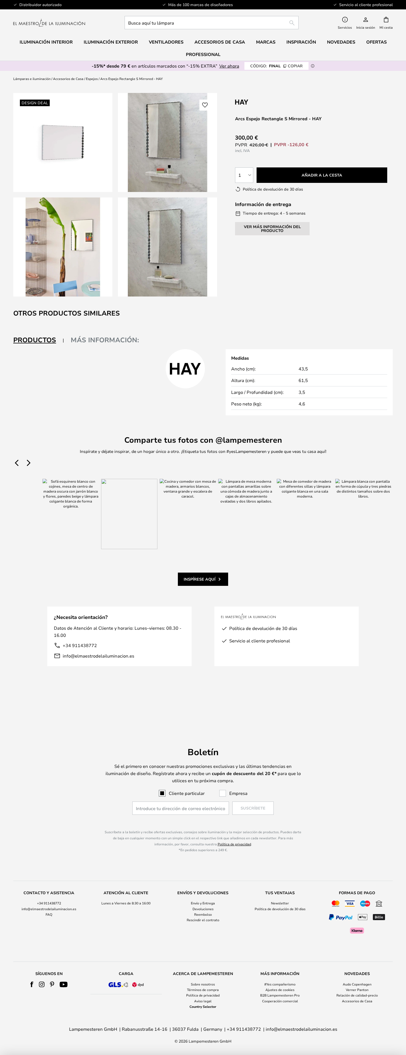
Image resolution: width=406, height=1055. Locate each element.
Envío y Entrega (203, 903)
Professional (203, 54)
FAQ (49, 914)
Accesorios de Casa (68, 78)
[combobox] (211, 22)
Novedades (341, 42)
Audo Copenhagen (357, 984)
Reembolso (203, 914)
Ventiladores (166, 42)
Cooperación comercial (280, 1001)
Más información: (105, 340)
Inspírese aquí (199, 579)
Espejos (92, 78)
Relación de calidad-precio (357, 995)
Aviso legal (203, 1001)
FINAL (276, 65)
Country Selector (202, 1006)
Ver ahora (229, 66)
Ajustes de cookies (279, 989)
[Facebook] (31, 984)
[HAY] (262, 102)
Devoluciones (203, 909)
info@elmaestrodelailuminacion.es (98, 656)
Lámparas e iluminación (32, 78)
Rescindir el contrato (203, 920)
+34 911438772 (80, 645)
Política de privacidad (234, 844)
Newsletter (280, 903)
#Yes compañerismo (280, 984)
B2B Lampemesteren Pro (280, 995)
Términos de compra (203, 989)
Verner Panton (357, 989)
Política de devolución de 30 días (280, 909)
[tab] (38, 340)
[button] (62, 247)
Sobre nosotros (203, 984)
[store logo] (49, 22)
